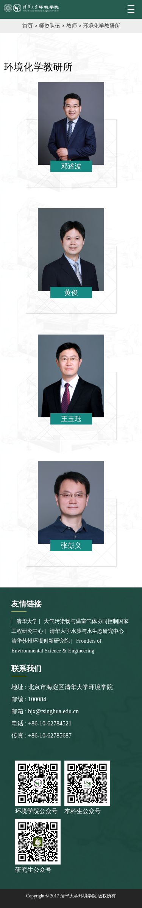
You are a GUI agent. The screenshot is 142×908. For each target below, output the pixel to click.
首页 (27, 26)
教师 (71, 26)
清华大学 (26, 621)
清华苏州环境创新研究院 (40, 641)
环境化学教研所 (101, 26)
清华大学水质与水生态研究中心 (87, 631)
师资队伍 (49, 26)
